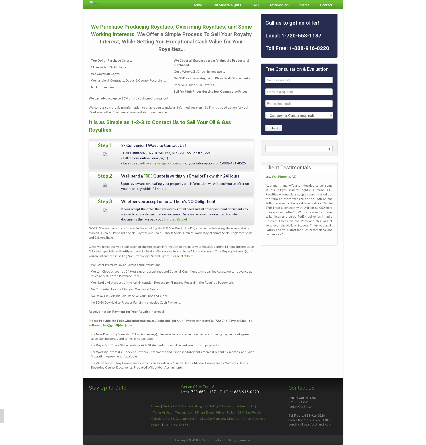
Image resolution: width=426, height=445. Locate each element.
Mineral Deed (204, 412)
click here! (188, 256)
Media (304, 5)
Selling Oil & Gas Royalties (227, 406)
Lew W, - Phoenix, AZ (280, 176)
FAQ (255, 5)
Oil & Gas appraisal (181, 418)
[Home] (95, 3)
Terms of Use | (164, 412)
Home (197, 5)
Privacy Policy (225, 412)
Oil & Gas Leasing (176, 425)
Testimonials (279, 5)
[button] (2, 416)
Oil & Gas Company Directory (219, 418)
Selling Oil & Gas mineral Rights (185, 406)
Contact (326, 5)
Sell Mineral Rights (227, 5)
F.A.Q (252, 406)
